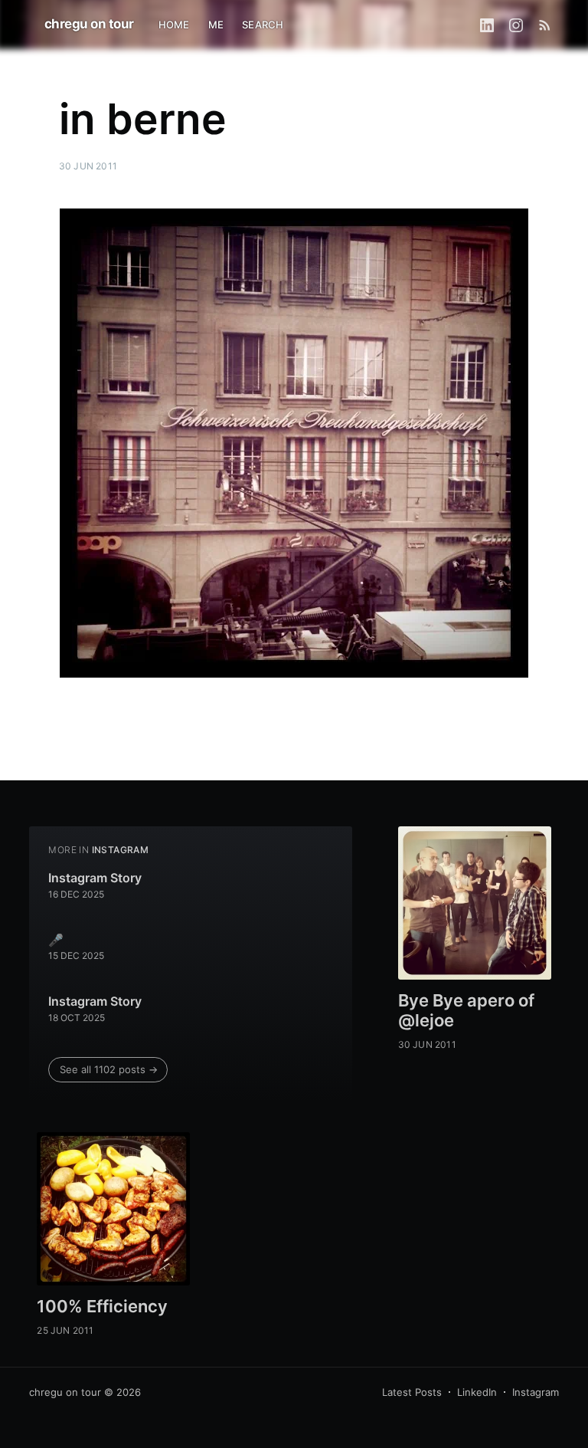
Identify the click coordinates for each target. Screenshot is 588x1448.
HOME (174, 24)
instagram (120, 849)
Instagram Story (95, 877)
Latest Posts (412, 1392)
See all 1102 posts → (109, 1069)
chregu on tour (89, 23)
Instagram (535, 1392)
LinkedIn (477, 1392)
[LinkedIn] (486, 24)
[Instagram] (516, 24)
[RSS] (545, 24)
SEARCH (262, 24)
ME (216, 24)
